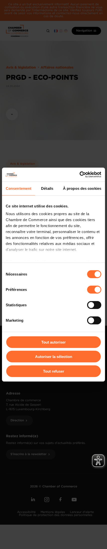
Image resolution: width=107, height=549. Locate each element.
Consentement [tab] (18, 188)
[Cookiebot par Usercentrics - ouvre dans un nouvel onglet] (79, 174)
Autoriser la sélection (53, 356)
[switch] (94, 289)
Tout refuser (53, 371)
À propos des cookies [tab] (82, 188)
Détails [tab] (47, 188)
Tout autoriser (53, 342)
